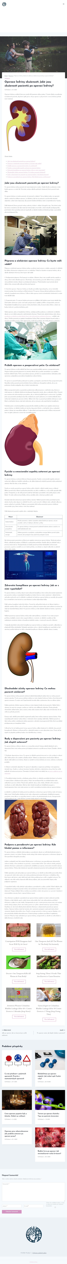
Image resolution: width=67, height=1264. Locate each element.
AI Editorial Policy (33, 1261)
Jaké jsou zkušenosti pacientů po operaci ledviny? (21, 161)
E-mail (26, 1206)
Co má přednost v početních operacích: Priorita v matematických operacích (15, 1076)
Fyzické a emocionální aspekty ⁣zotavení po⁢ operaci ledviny (24, 168)
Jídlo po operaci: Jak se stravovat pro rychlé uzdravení (14, 1033)
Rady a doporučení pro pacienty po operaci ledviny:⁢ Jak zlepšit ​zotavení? (28, 174)
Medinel (8, 89)
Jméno (5, 1206)
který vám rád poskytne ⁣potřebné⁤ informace (38, 316)
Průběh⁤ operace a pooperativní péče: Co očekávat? (22, 165)
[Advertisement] (33, 20)
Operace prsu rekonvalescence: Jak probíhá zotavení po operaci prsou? (16, 1133)
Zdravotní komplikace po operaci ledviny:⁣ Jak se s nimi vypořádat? (26, 170)
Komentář (6, 1184)
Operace (7, 78)
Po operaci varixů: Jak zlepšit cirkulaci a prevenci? (51, 1032)
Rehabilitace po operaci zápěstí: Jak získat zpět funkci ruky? (49, 1076)
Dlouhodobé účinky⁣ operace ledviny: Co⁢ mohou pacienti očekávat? (26, 172)
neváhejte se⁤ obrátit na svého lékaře (15, 316)
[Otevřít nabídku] (63, 4)
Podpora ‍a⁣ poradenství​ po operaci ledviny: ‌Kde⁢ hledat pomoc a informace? (28, 177)
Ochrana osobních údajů (39, 1253)
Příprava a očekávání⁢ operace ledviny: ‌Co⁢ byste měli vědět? (24, 163)
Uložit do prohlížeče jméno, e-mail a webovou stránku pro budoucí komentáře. (55, 1204)
